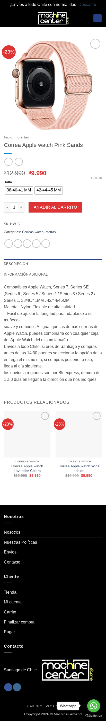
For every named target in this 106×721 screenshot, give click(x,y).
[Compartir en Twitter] (27, 243)
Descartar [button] (87, 4)
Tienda (10, 592)
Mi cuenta (13, 602)
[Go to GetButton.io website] (93, 715)
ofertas (23, 137)
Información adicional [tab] (26, 274)
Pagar (9, 632)
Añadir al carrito (55, 207)
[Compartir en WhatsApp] (8, 243)
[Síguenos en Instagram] (17, 687)
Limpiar (96, 178)
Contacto (12, 562)
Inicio (8, 137)
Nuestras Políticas (20, 542)
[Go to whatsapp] (93, 705)
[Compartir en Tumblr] (45, 243)
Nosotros (12, 532)
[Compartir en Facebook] (18, 243)
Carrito (10, 612)
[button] (7, 18)
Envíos (10, 552)
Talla (8, 182)
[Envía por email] (36, 243)
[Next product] (8, 162)
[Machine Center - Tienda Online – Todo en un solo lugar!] (53, 18)
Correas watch (32, 232)
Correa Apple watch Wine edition (79, 468)
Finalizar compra (19, 622)
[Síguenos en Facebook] (8, 687)
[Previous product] (19, 162)
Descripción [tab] (16, 264)
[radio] (19, 190)
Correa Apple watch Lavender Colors (27, 468)
